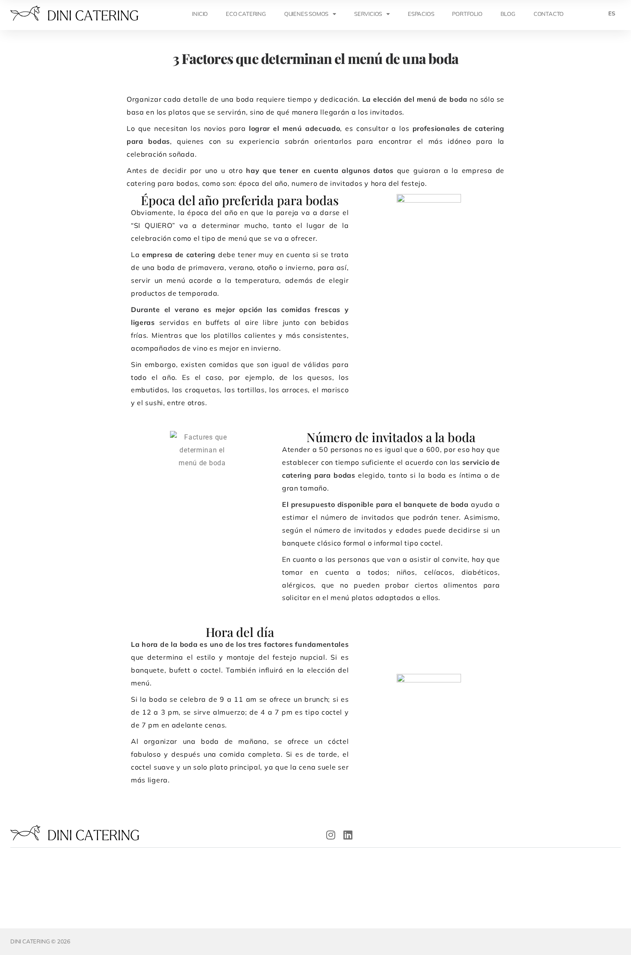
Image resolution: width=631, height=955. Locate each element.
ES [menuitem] (611, 13)
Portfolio (467, 13)
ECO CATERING (246, 13)
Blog (508, 13)
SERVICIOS (368, 13)
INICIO (200, 13)
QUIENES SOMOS (306, 13)
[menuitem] (611, 13)
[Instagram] (331, 835)
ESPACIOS (421, 13)
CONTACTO (549, 13)
